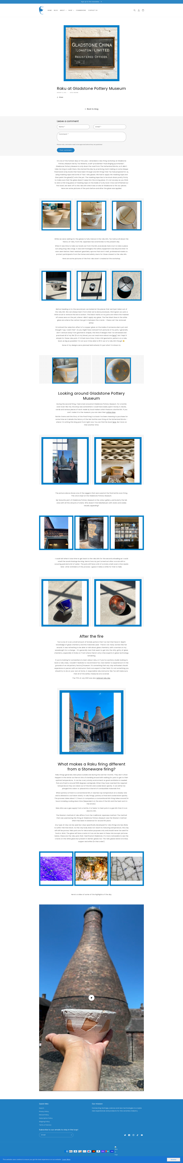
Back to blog (92, 109)
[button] (63, 10)
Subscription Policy (46, 1118)
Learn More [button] (66, 1159)
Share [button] (61, 97)
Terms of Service (45, 1125)
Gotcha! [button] (173, 1159)
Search (41, 1108)
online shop (111, 412)
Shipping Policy (44, 1122)
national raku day (103, 678)
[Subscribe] (71, 1135)
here (114, 335)
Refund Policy (44, 1115)
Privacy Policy (44, 1111)
